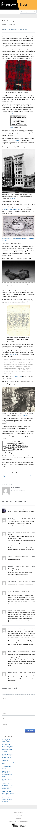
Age (3, 453)
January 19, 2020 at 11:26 (22, 532)
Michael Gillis (12, 651)
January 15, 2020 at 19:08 (24, 509)
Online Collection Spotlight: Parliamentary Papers (8, 762)
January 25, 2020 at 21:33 (24, 581)
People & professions (9, 29)
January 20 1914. (13, 113)
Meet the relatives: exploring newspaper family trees (7, 799)
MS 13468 (12, 198)
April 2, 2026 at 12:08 (25, 672)
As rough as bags (12, 354)
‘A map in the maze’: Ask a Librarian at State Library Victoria (8, 793)
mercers (20, 475)
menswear (13, 475)
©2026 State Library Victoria (18, 821)
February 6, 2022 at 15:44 (25, 629)
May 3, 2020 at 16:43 (19, 610)
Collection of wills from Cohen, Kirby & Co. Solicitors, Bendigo (7, 756)
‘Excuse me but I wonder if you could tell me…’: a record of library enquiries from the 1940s (7, 748)
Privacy (18, 818)
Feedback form (18, 813)
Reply (33, 509)
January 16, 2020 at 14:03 (23, 519)
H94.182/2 (25, 415)
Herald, (11, 127)
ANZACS (7, 475)
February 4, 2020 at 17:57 (28, 591)
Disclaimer (18, 815)
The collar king (8, 20)
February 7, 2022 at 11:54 (24, 651)
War (26, 29)
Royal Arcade (18, 140)
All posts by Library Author (19, 490)
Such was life (20, 29)
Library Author (7, 27)
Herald (5, 472)
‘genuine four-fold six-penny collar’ (12, 209)
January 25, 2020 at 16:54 (22, 566)
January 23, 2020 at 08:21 (21, 556)
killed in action (18, 376)
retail (25, 475)
